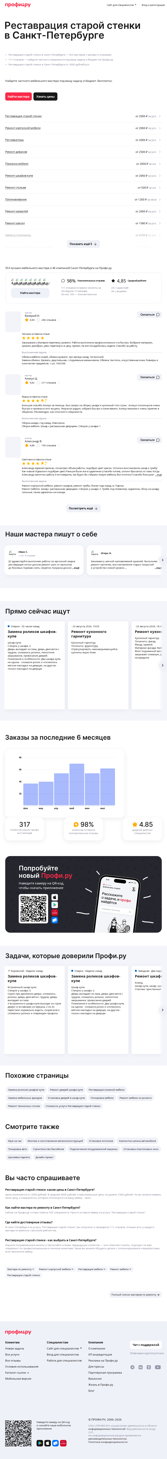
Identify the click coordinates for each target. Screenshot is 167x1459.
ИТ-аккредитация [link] (100, 1354)
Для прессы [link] (96, 1366)
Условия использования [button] (21, 1366)
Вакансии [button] (95, 1378)
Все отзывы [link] (13, 1360)
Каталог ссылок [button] (15, 1372)
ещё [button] (76, 567)
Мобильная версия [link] (18, 1378)
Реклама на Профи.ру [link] (103, 1360)
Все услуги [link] (12, 1354)
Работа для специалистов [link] (64, 1360)
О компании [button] (96, 1348)
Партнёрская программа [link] (105, 1372)
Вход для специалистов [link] (63, 1354)
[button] (149, 314)
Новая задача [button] (14, 1348)
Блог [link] (91, 1390)
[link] (18, 96)
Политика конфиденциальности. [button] (108, 1442)
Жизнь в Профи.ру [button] (100, 1384)
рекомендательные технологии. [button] (107, 1438)
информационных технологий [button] (106, 1428)
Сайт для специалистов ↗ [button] (64, 1348)
